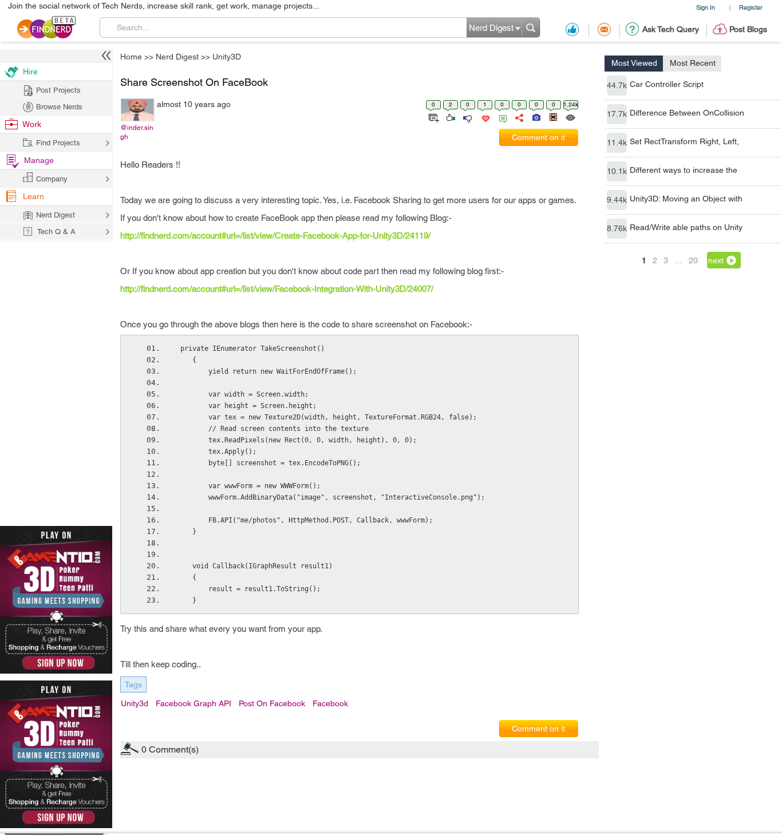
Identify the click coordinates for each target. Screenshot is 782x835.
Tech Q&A (454, 514)
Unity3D (482, 327)
